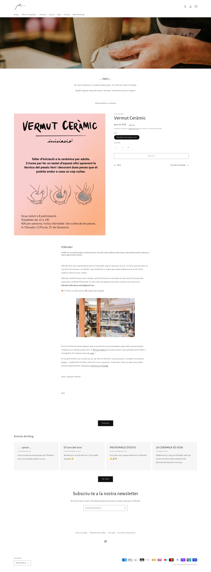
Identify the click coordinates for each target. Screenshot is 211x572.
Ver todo (105, 479)
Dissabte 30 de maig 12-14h (127, 137)
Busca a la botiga (81, 533)
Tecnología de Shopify (191, 564)
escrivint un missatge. (100, 366)
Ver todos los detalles (178, 165)
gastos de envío (134, 128)
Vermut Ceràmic (99, 350)
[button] (185, 6)
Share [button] (119, 165)
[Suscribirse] (124, 508)
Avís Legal (111, 533)
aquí (92, 353)
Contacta (105, 423)
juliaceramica (181, 564)
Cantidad (117, 143)
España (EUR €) (21, 563)
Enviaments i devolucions (126, 533)
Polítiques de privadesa (98, 533)
